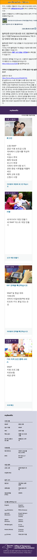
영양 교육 (21, 424)
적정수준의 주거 (22, 489)
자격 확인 (10, 405)
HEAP (20, 427)
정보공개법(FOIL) (8, 494)
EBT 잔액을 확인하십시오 (17, 285)
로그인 (9, 138)
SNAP (6, 424)
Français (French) (21, 530)
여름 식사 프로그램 (22, 434)
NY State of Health (21, 456)
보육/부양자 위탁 (22, 468)
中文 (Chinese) (22, 510)
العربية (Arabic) (9, 510)
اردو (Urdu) (8, 534)
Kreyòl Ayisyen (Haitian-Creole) (22, 515)
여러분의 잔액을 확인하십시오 (17, 331)
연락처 (20, 493)
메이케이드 (8, 451)
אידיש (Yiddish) (21, 525)
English (7, 505)
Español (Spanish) (21, 506)
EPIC (6, 456)
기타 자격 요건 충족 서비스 (17, 360)
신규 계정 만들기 (13, 258)
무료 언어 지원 (22, 534)
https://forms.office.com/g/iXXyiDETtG (14, 78)
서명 (8, 212)
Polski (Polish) (9, 529)
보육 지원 (21, 430)
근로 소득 (7, 468)
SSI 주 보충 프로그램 (9, 439)
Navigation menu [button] (3, 110)
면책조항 (7, 488)
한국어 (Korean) (7, 520)
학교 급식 (7, 434)
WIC (6, 430)
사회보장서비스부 (17, 8)
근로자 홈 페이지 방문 (28, 28)
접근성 (6, 483)
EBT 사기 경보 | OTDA (20, 52)
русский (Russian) (7, 514)
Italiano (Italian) (20, 520)
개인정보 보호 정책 (22, 484)
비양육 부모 (8, 473)
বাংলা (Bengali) (8, 524)
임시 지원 (7, 427)
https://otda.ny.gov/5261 (10, 63)
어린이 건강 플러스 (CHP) (22, 451)
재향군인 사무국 (22, 439)
